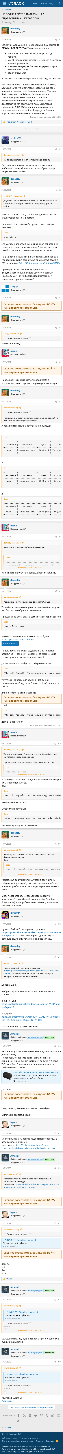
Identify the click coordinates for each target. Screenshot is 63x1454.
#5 (60, 327)
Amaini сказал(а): (11, 1229)
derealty (7, 22)
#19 (59, 1361)
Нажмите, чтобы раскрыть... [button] (31, 567)
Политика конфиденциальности (17, 1441)
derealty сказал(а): (12, 155)
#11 (59, 844)
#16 (59, 1168)
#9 (60, 591)
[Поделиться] (56, 40)
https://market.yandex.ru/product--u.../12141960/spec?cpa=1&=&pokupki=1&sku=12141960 (31, 1018)
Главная (50, 1441)
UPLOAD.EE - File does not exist (19, 1239)
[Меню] (4, 3)
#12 (59, 924)
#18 (59, 1299)
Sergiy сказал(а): (11, 333)
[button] (3, 1434)
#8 (60, 536)
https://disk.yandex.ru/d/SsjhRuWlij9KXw (39, 263)
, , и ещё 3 (19, 122)
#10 (59, 743)
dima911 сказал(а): (12, 963)
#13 (59, 957)
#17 (59, 1223)
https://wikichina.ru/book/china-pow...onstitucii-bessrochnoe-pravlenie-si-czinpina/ (28, 1146)
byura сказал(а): (11, 1174)
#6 (60, 362)
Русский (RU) (14, 1434)
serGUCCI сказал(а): (13, 196)
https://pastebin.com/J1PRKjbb (18, 639)
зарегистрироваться (23, 307)
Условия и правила (28, 1438)
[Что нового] (59, 3)
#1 (60, 39)
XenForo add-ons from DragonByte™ (40, 1449)
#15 (59, 1133)
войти (51, 304)
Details (39, 1451)
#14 (59, 1046)
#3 (60, 190)
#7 (60, 401)
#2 (60, 149)
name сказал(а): (11, 407)
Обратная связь (9, 1438)
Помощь (39, 1441)
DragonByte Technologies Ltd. (24, 1451)
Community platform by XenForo (26, 1446)
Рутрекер (7, 1400)
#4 (60, 297)
